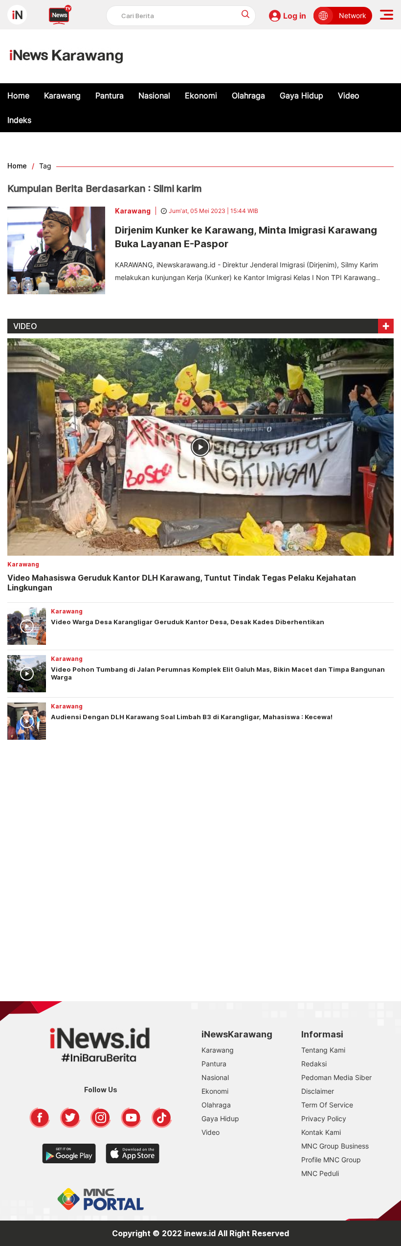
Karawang (62, 95)
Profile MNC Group (331, 1159)
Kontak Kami (321, 1132)
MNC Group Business (335, 1146)
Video (348, 95)
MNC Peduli (320, 1173)
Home (18, 95)
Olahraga (248, 95)
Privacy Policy (323, 1118)
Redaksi (314, 1063)
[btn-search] (246, 14)
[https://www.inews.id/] (66, 56)
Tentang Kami (323, 1050)
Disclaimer (317, 1091)
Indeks (19, 120)
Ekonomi (201, 95)
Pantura (109, 95)
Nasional (154, 95)
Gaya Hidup (301, 95)
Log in (294, 16)
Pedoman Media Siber (336, 1077)
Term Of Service (327, 1105)
